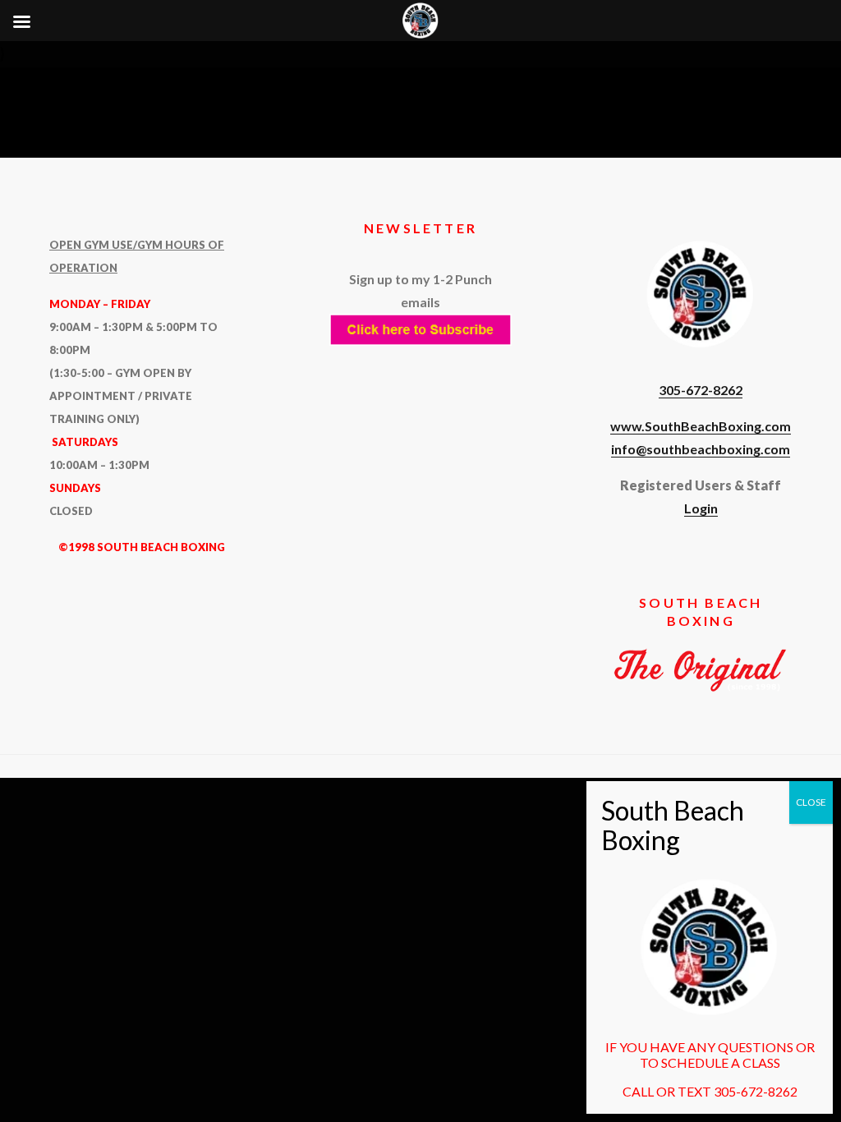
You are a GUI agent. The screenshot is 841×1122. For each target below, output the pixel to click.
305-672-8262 (700, 390)
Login (701, 508)
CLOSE (811, 802)
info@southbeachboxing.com (700, 449)
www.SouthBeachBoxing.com (700, 426)
